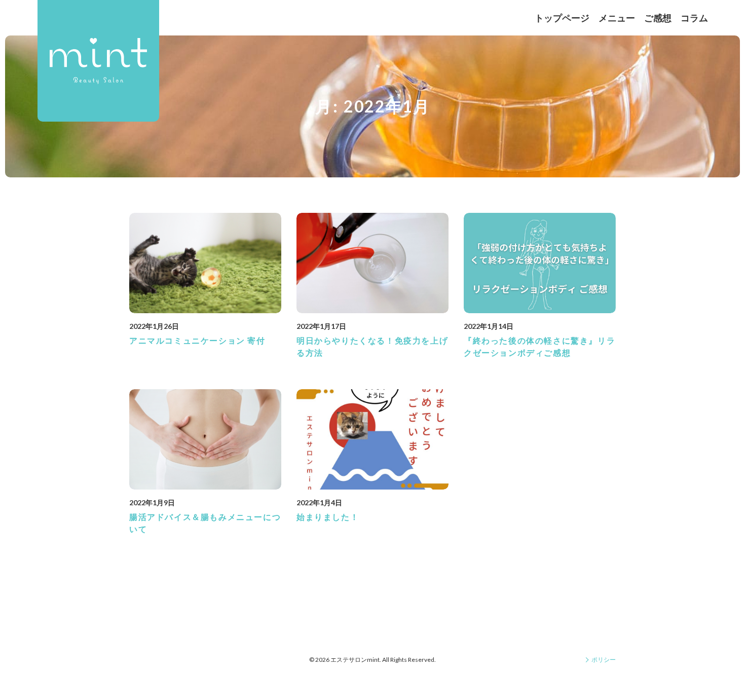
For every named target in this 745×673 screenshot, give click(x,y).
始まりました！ (327, 516)
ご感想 (658, 17)
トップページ (562, 17)
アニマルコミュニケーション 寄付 (197, 340)
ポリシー (603, 659)
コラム (694, 17)
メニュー (617, 17)
